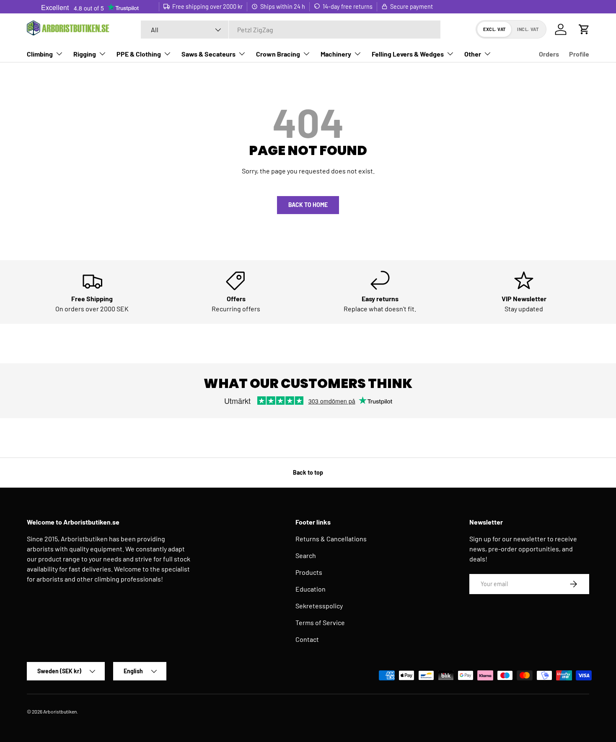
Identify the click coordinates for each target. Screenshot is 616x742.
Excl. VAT (494, 29)
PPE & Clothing (138, 54)
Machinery (336, 54)
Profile (579, 54)
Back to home (308, 204)
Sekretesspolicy (319, 606)
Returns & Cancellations (331, 539)
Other (472, 54)
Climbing (40, 54)
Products (308, 572)
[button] (584, 29)
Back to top (308, 472)
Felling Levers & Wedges (408, 54)
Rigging (84, 54)
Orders (549, 54)
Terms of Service (320, 622)
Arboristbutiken (60, 711)
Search (305, 555)
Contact (307, 639)
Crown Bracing (278, 54)
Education (310, 589)
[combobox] (290, 30)
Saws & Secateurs (208, 54)
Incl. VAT (527, 29)
